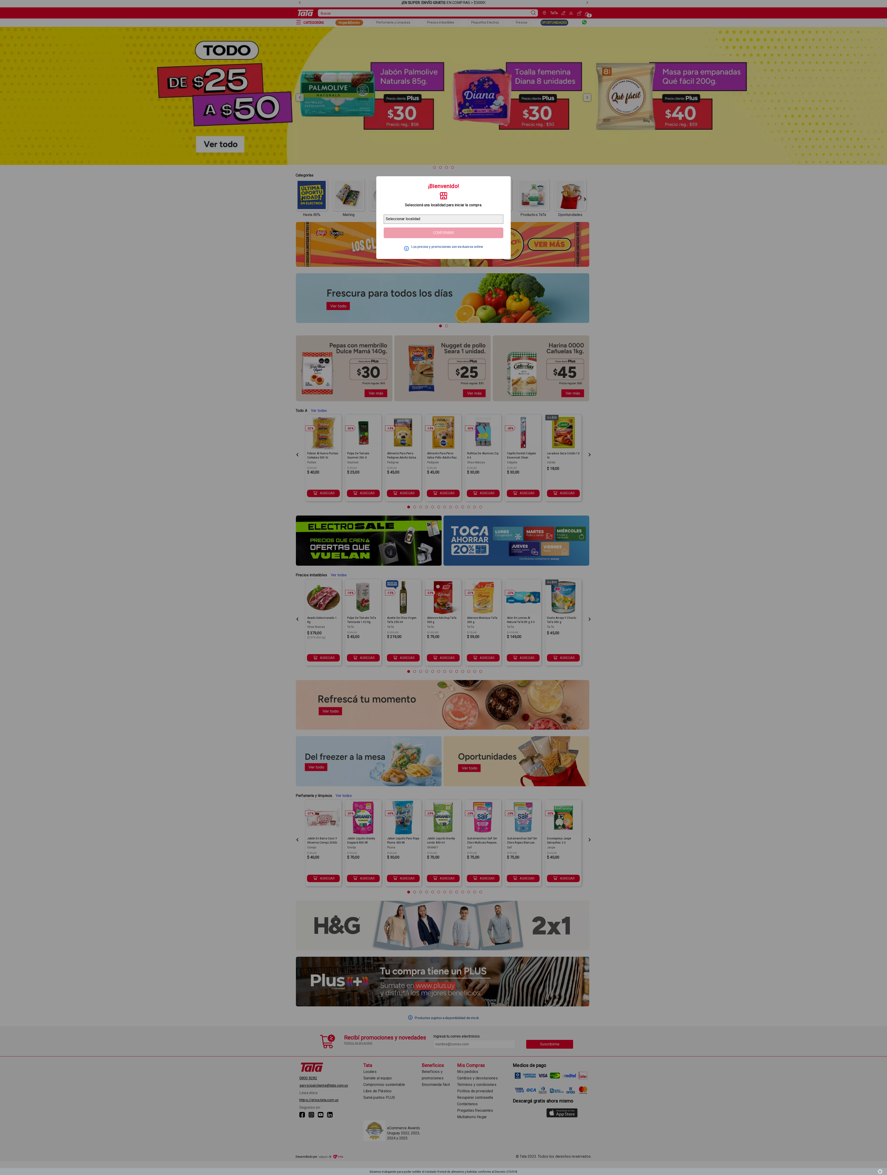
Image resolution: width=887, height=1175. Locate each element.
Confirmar (443, 233)
